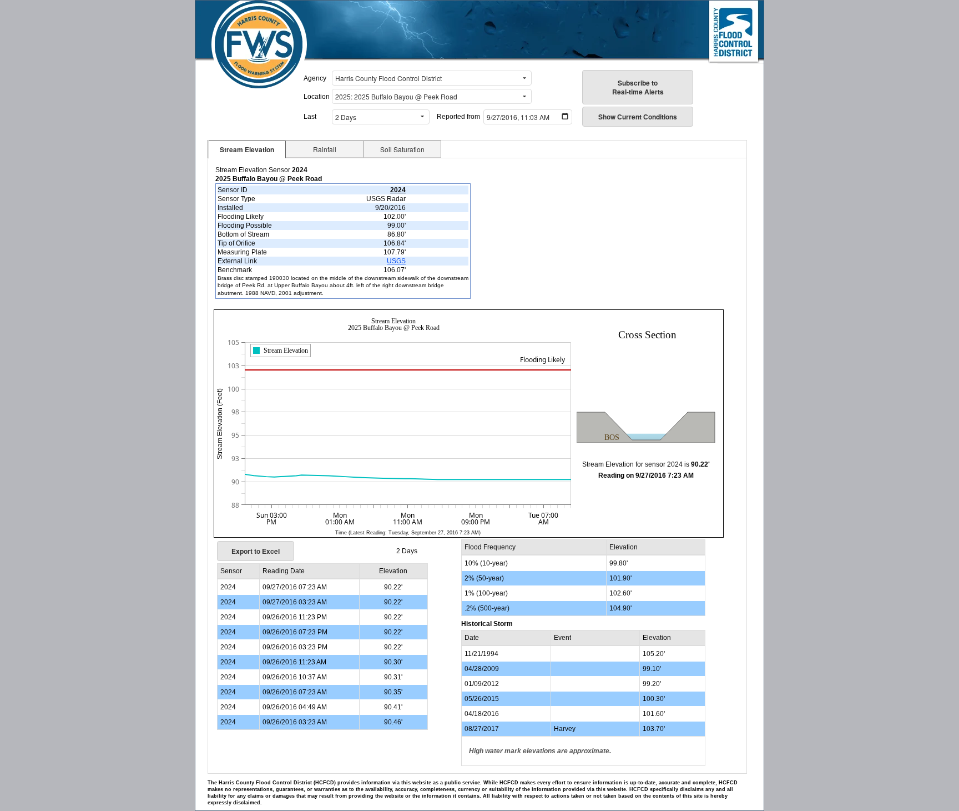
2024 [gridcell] (228, 587)
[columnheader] (238, 571)
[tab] (247, 149)
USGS (396, 261)
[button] (524, 78)
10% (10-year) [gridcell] (486, 563)
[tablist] (477, 149)
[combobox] (425, 78)
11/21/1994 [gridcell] (481, 654)
